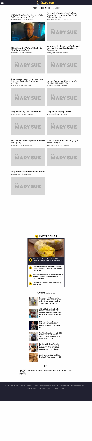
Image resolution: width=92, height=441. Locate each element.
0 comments (29, 85)
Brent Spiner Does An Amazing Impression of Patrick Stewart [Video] (28, 142)
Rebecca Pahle (16, 114)
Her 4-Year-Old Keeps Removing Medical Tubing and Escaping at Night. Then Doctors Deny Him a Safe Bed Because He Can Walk (49, 347)
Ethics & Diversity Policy (78, 385)
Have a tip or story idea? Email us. (38, 370)
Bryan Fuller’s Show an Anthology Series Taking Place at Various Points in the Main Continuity (27, 81)
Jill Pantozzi (51, 85)
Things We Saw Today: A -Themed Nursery (26, 112)
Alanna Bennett (52, 145)
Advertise (29, 385)
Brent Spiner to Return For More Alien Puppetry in (62, 82)
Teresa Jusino (16, 85)
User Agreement (64, 385)
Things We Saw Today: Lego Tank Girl (59, 112)
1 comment (30, 19)
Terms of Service (45, 385)
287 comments (28, 52)
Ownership (55, 388)
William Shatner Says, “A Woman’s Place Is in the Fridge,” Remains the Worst (26, 49)
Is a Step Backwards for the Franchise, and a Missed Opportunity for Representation (63, 48)
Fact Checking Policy (44, 388)
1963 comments (67, 19)
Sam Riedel (15, 52)
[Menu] (2, 2)
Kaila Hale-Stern (52, 20)
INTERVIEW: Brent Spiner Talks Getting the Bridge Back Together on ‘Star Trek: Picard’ (27, 16)
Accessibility (54, 385)
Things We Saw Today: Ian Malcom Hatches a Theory (28, 171)
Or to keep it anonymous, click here (60, 370)
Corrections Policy (31, 388)
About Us (22, 385)
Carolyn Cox (51, 52)
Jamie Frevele (16, 145)
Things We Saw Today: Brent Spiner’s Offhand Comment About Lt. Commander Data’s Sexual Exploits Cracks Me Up (62, 15)
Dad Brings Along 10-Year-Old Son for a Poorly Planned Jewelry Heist (50, 356)
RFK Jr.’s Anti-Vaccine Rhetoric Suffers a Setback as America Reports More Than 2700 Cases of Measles (49, 324)
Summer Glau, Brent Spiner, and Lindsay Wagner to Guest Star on (63, 142)
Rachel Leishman (16, 20)
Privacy (36, 385)
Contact (62, 388)
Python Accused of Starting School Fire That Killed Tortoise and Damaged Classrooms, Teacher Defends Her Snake (47, 260)
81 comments (64, 52)
